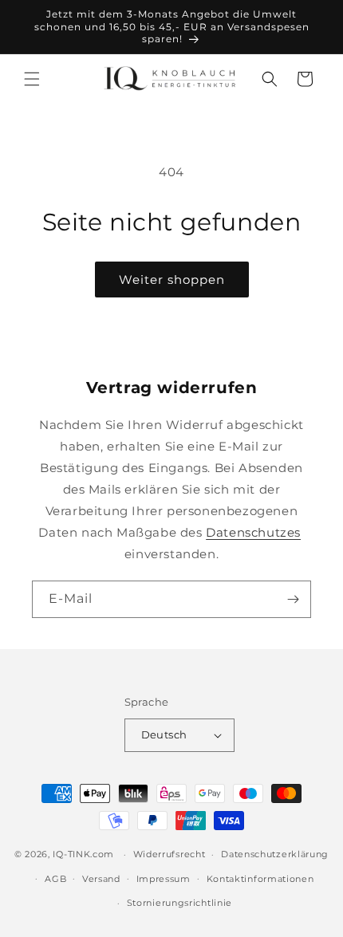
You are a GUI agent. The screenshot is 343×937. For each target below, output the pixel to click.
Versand (101, 878)
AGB (55, 878)
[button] (31, 78)
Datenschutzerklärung (275, 854)
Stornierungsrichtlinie (179, 902)
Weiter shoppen (172, 279)
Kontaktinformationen (260, 878)
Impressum (163, 878)
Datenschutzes (253, 532)
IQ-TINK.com (83, 854)
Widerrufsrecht (169, 854)
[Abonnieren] (292, 599)
